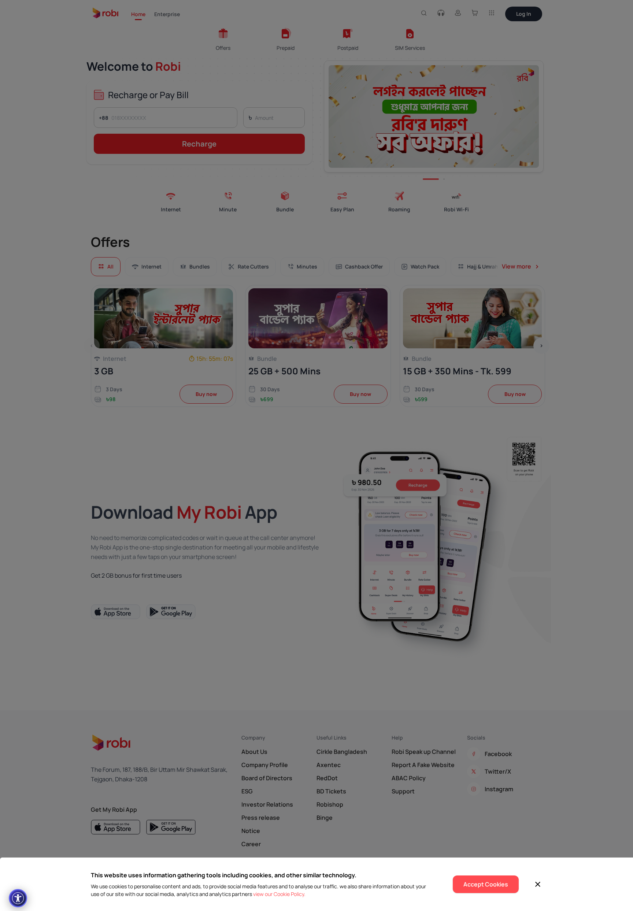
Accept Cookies (485, 884)
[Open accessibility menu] (18, 898)
